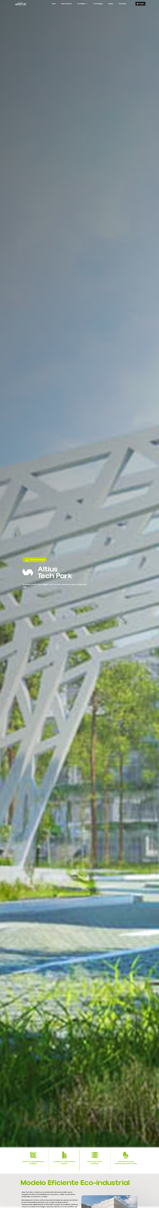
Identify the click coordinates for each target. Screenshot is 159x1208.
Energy (110, 4)
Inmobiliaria (81, 4)
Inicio (54, 4)
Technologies (98, 4)
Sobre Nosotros (66, 4)
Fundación (122, 4)
